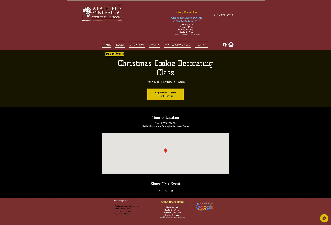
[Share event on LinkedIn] (172, 191)
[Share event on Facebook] (159, 191)
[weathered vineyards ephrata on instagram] (231, 44)
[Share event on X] (165, 191)
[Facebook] (224, 44)
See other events (165, 96)
